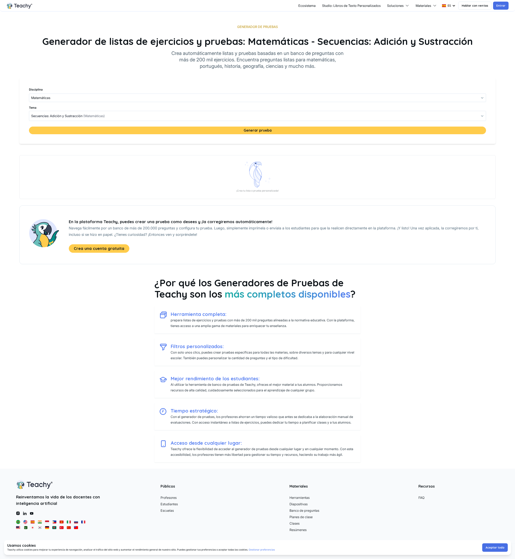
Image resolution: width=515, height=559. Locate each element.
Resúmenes (298, 530)
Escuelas (167, 510)
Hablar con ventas (475, 5)
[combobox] (31, 115)
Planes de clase (301, 517)
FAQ (421, 498)
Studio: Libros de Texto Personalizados (351, 6)
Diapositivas (298, 504)
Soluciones (395, 6)
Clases (294, 523)
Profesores (169, 498)
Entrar (500, 5)
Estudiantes (169, 504)
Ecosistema (307, 6)
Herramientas (299, 498)
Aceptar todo (495, 547)
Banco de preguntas (304, 510)
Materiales (423, 6)
